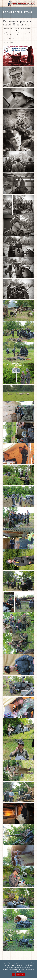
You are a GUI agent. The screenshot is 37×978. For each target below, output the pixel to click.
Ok (14, 974)
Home (5, 39)
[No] (34, 969)
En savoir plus (20, 974)
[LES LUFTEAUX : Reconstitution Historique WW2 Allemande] (21, 3)
